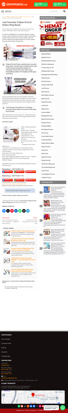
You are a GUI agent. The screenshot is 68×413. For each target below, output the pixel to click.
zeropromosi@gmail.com (9, 378)
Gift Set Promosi (46, 81)
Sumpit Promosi (45, 160)
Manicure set (45, 109)
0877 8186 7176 (6, 369)
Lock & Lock (44, 105)
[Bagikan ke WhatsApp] (20, 211)
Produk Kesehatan (46, 140)
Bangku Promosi (46, 57)
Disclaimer (4, 352)
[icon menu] (2, 11)
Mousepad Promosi (46, 115)
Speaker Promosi (46, 157)
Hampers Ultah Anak (47, 85)
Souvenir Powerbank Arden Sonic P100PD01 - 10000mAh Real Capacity (10, 221)
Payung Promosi (46, 122)
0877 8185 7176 (6, 374)
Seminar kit (44, 150)
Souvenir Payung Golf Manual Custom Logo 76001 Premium (57, 231)
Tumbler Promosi (46, 177)
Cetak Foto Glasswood (47, 64)
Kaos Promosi (45, 91)
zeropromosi (5, 365)
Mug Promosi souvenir (47, 119)
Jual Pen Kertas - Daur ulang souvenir (23, 231)
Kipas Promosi (45, 98)
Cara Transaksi (5, 339)
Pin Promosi (44, 133)
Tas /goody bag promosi (48, 167)
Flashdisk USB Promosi (47, 71)
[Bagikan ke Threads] (24, 211)
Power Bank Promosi (47, 136)
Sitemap (3, 347)
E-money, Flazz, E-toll (47, 67)
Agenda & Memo (46, 54)
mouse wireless (45, 112)
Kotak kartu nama (46, 102)
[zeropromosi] (15, 4)
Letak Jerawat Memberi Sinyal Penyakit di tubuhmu (58, 188)
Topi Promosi (45, 170)
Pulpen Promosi (45, 146)
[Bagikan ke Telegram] (28, 211)
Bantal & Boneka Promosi (48, 60)
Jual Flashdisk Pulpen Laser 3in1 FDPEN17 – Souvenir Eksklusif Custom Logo (23, 259)
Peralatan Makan (46, 126)
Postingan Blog (5, 356)
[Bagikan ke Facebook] (4, 211)
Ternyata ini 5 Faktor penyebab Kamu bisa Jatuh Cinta (29, 221)
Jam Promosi (45, 88)
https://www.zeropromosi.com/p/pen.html (14, 184)
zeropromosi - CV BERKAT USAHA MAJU (41, 410)
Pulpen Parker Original (47, 143)
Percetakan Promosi (47, 129)
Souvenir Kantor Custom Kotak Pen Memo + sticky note (58, 216)
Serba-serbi (44, 153)
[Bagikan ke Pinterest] (12, 211)
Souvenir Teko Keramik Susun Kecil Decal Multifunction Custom (58, 244)
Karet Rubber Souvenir (47, 95)
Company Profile (6, 343)
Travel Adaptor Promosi (48, 174)
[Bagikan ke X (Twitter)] (8, 211)
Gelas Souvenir (45, 78)
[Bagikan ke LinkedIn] (16, 211)
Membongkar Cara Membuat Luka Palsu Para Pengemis (57, 202)
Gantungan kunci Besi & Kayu (49, 74)
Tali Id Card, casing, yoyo (48, 164)
